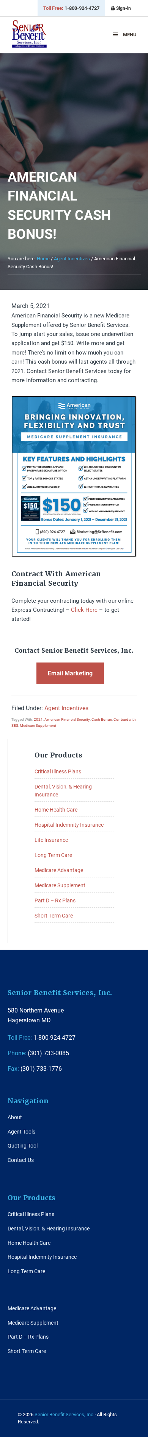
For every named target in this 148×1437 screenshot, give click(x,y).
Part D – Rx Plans (55, 900)
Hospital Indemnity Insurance (69, 824)
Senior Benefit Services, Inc (29, 37)
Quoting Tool (23, 1145)
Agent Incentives (66, 708)
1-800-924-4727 (71, 8)
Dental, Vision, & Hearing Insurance (49, 1228)
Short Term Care (54, 915)
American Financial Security (67, 719)
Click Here (84, 609)
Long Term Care (53, 854)
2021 (38, 719)
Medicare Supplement (38, 725)
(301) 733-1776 (35, 1068)
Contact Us (21, 1159)
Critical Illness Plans (58, 771)
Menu (130, 34)
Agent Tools (21, 1131)
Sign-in (123, 8)
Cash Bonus (101, 719)
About (15, 1117)
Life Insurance (51, 839)
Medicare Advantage (59, 870)
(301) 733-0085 (38, 1053)
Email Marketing (70, 673)
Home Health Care (56, 809)
